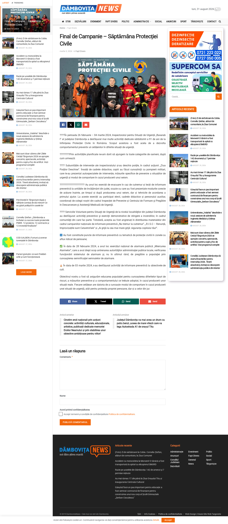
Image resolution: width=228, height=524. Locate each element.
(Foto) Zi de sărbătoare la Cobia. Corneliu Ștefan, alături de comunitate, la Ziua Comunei (31, 41)
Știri (139, 514)
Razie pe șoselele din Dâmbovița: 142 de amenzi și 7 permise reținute (205, 158)
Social (158, 21)
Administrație (141, 21)
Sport (183, 21)
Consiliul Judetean (174, 460)
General (192, 459)
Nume (62, 396)
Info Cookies (149, 514)
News (191, 464)
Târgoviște (197, 21)
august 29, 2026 (199, 148)
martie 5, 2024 (66, 51)
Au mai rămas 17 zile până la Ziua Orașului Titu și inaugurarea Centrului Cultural (32, 95)
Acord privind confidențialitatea (75, 409)
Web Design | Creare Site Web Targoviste (203, 514)
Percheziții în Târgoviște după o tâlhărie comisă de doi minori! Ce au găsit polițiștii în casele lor (31, 203)
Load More (26, 272)
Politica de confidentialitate (122, 414)
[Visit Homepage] (91, 9)
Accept (168, 520)
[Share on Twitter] (70, 125)
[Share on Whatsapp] (78, 125)
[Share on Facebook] (63, 125)
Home (62, 28)
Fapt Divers (111, 21)
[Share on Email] (86, 125)
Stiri (68, 21)
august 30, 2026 (199, 128)
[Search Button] (220, 21)
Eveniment (95, 21)
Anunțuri (171, 21)
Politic (125, 21)
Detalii (156, 520)
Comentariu (66, 356)
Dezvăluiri (80, 21)
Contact (212, 21)
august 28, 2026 (199, 182)
